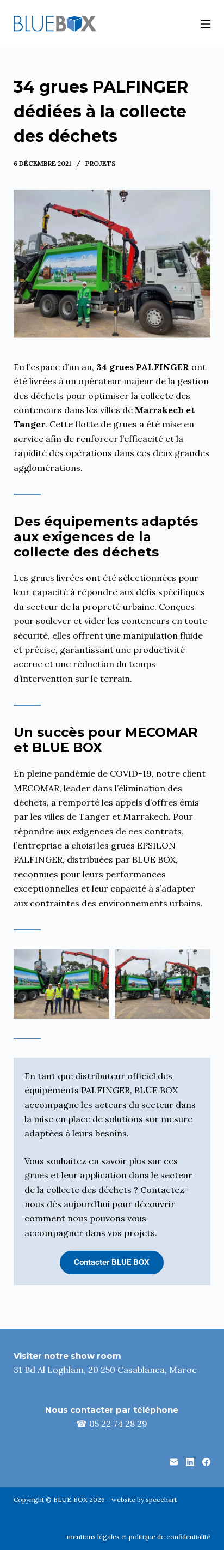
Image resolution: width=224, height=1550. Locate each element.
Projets (100, 163)
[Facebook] (206, 1462)
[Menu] (205, 24)
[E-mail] (174, 1462)
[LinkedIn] (190, 1462)
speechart (161, 1499)
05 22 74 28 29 (118, 1423)
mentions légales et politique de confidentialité (138, 1537)
